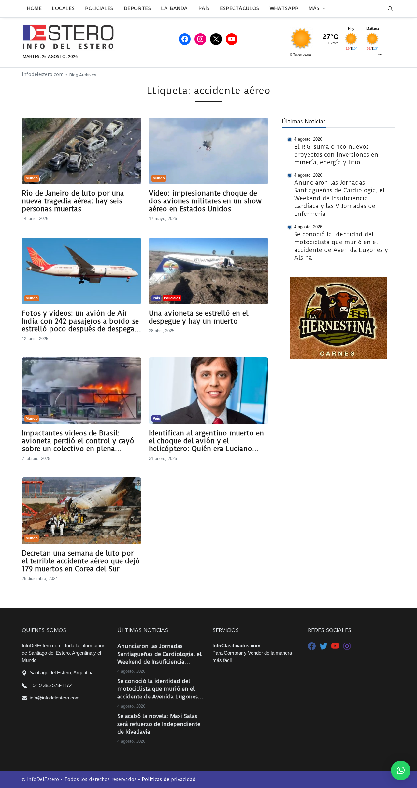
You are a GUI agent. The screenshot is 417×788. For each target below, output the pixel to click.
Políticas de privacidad (169, 779)
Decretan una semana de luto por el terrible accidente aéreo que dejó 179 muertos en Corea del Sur (81, 561)
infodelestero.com (43, 74)
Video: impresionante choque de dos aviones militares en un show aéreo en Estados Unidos (205, 201)
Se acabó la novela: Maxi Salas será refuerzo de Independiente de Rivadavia (158, 724)
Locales (63, 8)
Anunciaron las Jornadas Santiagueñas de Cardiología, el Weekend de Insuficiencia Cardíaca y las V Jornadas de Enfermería (159, 654)
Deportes (137, 8)
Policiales (99, 8)
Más (314, 8)
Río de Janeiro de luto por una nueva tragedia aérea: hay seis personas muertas (73, 201)
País (203, 8)
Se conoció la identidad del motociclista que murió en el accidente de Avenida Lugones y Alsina (160, 689)
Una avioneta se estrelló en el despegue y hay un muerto (198, 317)
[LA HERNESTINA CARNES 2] (338, 317)
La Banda (174, 8)
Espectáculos (239, 8)
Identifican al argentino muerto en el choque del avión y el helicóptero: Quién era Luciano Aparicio (206, 441)
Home (34, 8)
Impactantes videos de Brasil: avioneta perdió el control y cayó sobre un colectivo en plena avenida (78, 441)
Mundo (32, 178)
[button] (400, 770)
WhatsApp (284, 8)
